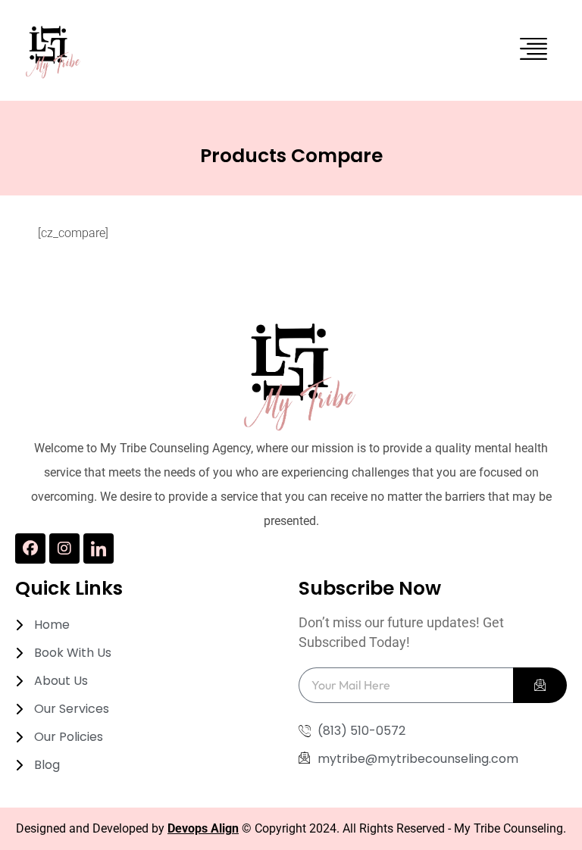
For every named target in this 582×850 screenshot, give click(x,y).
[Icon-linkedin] (98, 548)
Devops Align (203, 828)
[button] (534, 50)
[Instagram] (64, 548)
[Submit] (540, 685)
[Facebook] (30, 548)
